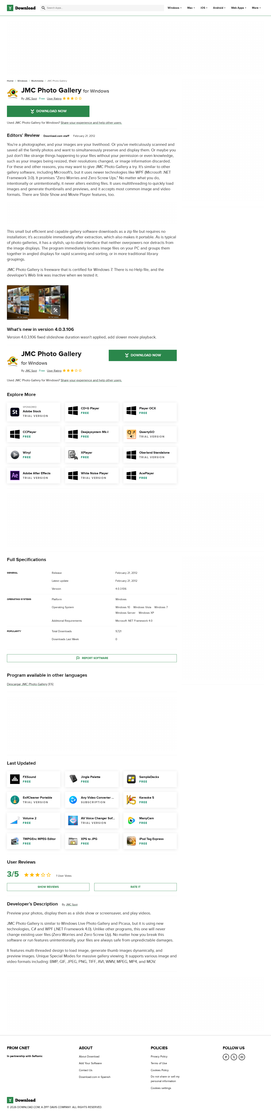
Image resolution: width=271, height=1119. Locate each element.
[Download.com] (21, 8)
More (255, 8)
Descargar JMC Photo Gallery (27, 684)
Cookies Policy (160, 1070)
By (29, 98)
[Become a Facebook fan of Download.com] (226, 1057)
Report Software (95, 658)
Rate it (135, 887)
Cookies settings (161, 1088)
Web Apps (237, 8)
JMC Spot (72, 904)
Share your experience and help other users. (91, 123)
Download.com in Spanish (95, 1077)
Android (218, 8)
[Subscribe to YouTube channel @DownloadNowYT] (242, 1057)
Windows (173, 8)
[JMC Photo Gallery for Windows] (12, 93)
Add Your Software (90, 1063)
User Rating (54, 98)
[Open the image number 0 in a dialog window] (37, 302)
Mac (190, 8)
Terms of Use (159, 1063)
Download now (51, 111)
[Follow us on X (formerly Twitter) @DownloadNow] (234, 1057)
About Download (89, 1056)
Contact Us (85, 1070)
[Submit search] (43, 8)
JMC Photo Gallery (65, 90)
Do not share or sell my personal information (165, 1079)
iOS (203, 8)
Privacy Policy (159, 1056)
